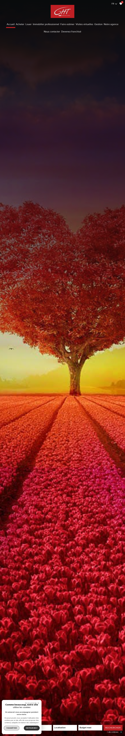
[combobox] (65, 728)
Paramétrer (11, 728)
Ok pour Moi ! (32, 728)
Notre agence (111, 24)
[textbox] (65, 728)
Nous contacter (52, 31)
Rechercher (113, 728)
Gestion (98, 24)
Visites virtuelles (84, 24)
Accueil (11, 24)
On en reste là (30, 703)
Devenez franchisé (71, 31)
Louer (29, 24)
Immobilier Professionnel (46, 24)
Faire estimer (67, 24)
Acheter (20, 24)
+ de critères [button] (114, 732)
